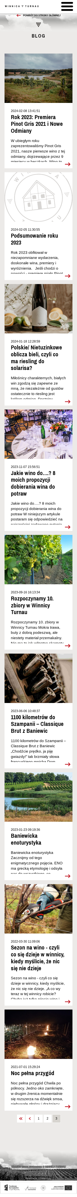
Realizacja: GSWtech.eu (38, 1178)
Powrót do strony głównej (42, 15)
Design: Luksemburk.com (38, 1175)
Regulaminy (38, 1171)
